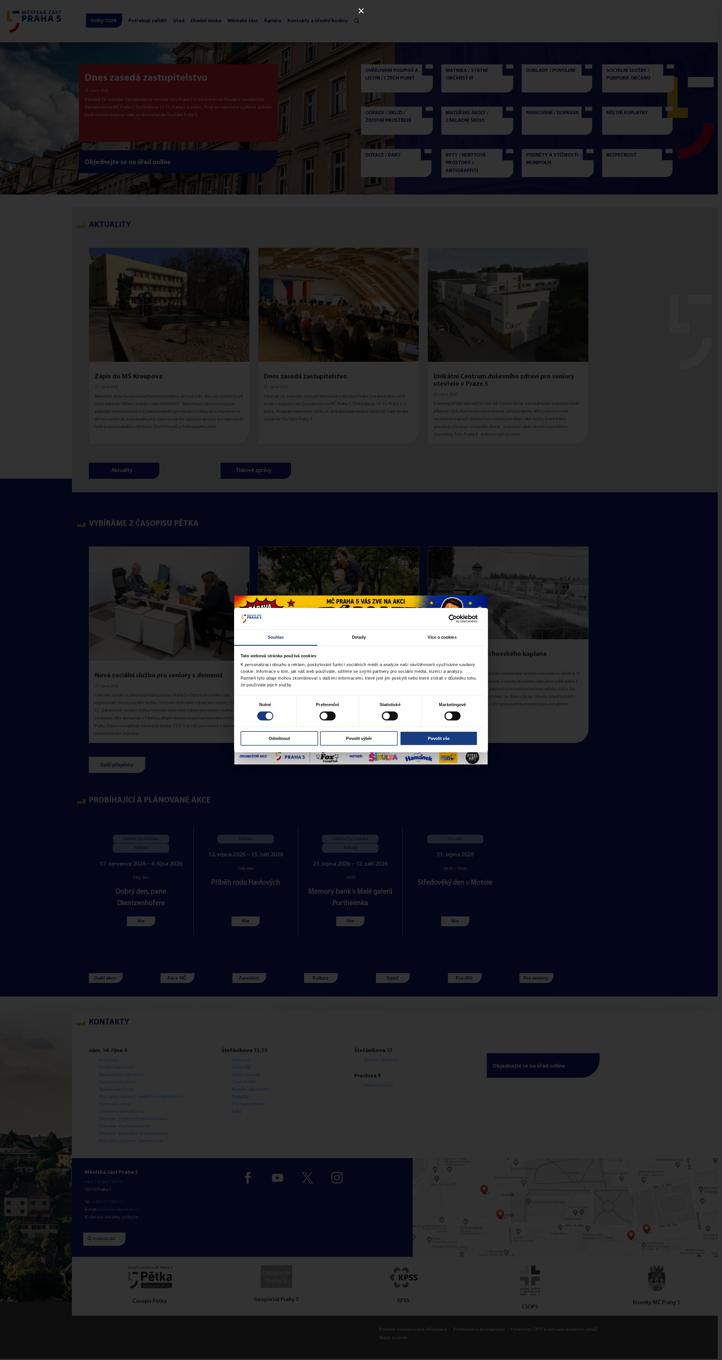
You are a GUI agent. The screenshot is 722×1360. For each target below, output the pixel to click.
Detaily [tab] (359, 637)
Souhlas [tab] (276, 637)
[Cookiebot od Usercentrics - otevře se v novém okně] (452, 618)
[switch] (328, 715)
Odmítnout (279, 738)
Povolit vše (439, 738)
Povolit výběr (359, 738)
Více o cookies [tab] (442, 637)
